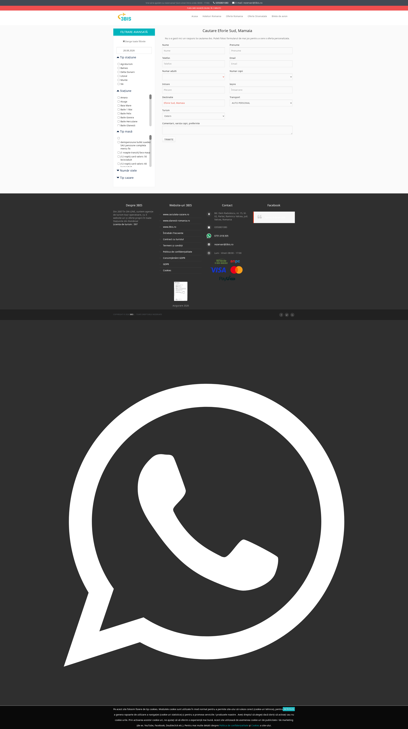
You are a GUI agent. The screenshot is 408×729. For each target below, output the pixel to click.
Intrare (166, 84)
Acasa (195, 16)
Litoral (123, 75)
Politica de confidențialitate (177, 251)
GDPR (166, 264)
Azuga (123, 101)
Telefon (166, 57)
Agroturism (126, 64)
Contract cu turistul (173, 239)
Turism (166, 110)
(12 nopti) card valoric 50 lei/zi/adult (133, 158)
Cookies (167, 270)
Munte (123, 79)
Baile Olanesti (127, 125)
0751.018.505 (221, 235)
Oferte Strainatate (257, 16)
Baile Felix (125, 113)
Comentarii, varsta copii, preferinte (181, 123)
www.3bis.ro (169, 226)
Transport (235, 97)
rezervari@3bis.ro (223, 244)
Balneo (124, 68)
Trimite (168, 139)
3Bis (132, 314)
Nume (165, 44)
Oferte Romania (234, 16)
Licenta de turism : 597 (125, 224)
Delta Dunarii (127, 72)
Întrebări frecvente (173, 233)
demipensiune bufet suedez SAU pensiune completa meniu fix (135, 145)
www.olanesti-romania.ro (176, 220)
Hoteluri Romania (212, 16)
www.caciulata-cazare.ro (176, 214)
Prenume (234, 44)
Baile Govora (127, 117)
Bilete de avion (280, 16)
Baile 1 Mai (126, 109)
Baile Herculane (128, 121)
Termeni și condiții (173, 245)
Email (233, 57)
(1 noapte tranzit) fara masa (135, 152)
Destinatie (167, 97)
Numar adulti (169, 71)
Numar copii (236, 71)
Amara (123, 97)
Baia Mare (125, 105)
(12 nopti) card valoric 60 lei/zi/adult (133, 165)
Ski (122, 83)
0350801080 (222, 2)
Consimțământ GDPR (174, 257)
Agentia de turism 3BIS (275, 217)
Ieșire (233, 84)
